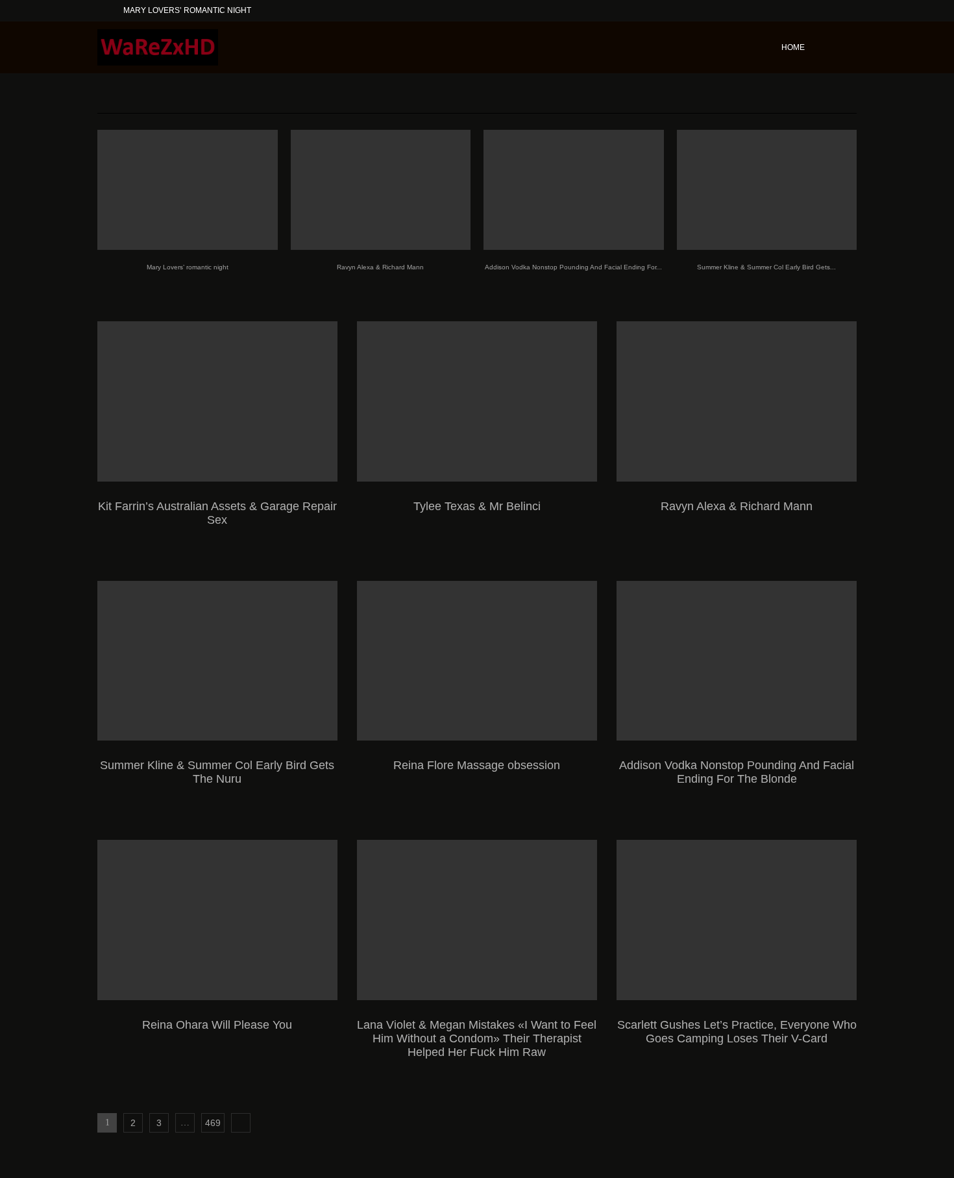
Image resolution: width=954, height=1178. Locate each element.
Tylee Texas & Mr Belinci (477, 506)
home (793, 47)
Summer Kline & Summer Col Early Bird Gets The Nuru (217, 772)
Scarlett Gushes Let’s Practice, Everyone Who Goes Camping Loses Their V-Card (737, 1031)
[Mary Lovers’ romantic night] (187, 190)
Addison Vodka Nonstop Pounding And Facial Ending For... (573, 267)
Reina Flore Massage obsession (476, 765)
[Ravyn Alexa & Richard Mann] (381, 190)
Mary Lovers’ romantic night (187, 10)
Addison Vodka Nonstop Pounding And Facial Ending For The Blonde (736, 772)
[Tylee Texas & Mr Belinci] (477, 401)
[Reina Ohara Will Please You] (217, 920)
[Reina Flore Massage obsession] (477, 661)
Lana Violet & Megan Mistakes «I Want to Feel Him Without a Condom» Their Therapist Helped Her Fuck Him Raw (476, 1038)
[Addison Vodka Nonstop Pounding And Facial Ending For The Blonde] (573, 190)
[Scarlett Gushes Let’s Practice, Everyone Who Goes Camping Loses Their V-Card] (737, 920)
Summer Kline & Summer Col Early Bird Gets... (766, 267)
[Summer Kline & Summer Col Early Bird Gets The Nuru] (767, 190)
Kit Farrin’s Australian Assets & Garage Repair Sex (217, 513)
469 (213, 1123)
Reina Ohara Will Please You (217, 1024)
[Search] (850, 47)
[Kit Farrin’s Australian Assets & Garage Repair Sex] (217, 401)
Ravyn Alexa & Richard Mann (380, 267)
